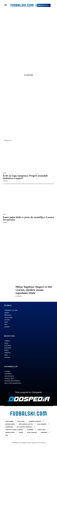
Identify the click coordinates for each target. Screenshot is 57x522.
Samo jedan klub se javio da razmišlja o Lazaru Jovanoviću (28, 218)
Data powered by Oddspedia (28, 392)
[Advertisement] (28, 42)
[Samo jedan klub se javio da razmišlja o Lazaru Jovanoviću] (28, 199)
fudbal (5, 181)
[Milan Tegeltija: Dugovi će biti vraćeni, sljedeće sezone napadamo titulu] (8, 291)
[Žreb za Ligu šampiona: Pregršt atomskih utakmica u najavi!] (28, 158)
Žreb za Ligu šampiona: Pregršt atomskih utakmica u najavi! (25, 177)
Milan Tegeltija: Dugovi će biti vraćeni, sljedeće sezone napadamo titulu (33, 289)
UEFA (4, 173)
